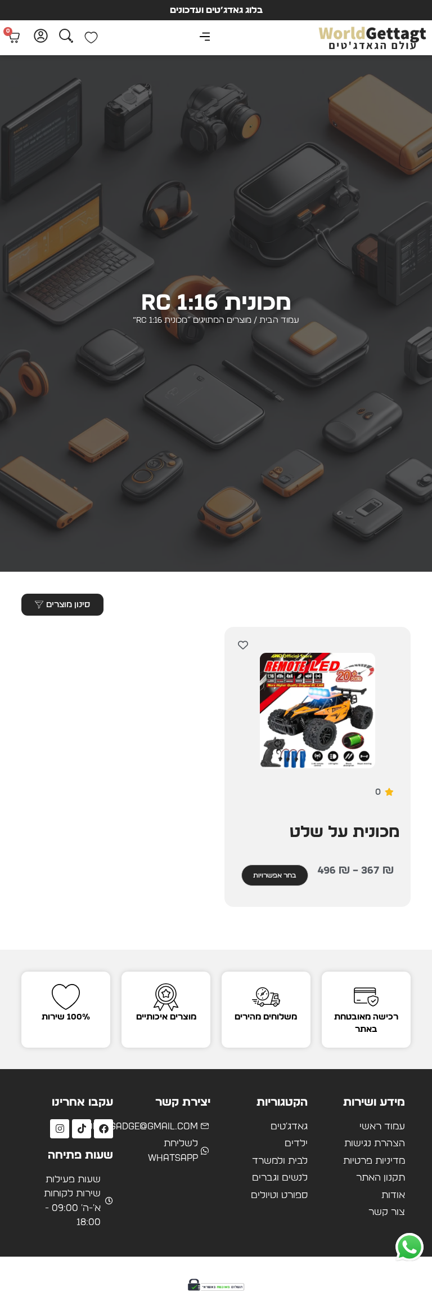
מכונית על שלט (344, 832)
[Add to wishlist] (242, 645)
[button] (205, 38)
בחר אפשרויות (274, 875)
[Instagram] (59, 1128)
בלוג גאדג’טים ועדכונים (216, 10)
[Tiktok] (81, 1128)
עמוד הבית (279, 320)
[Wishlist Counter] (91, 37)
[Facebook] (103, 1128)
